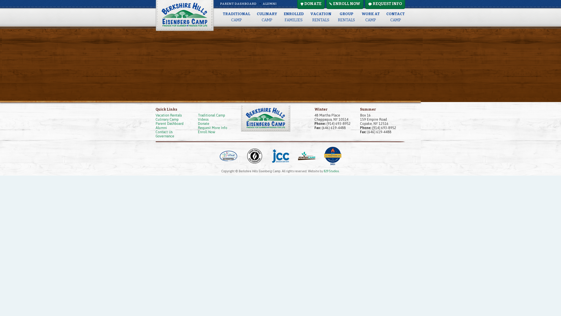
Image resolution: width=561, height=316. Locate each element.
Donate (203, 123)
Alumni (270, 4)
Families (294, 17)
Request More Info (212, 127)
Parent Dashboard (238, 4)
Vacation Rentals (169, 115)
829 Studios (331, 171)
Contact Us (164, 131)
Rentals (320, 17)
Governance (165, 136)
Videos (203, 119)
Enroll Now (206, 131)
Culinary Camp (167, 119)
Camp (236, 17)
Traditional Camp (211, 115)
